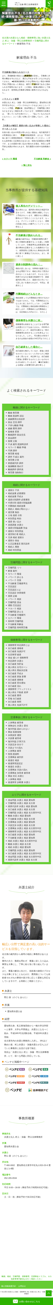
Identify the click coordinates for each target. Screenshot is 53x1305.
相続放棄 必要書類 (16, 493)
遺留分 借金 (13, 540)
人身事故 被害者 (15, 722)
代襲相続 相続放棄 (16, 506)
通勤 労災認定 (14, 605)
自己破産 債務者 (15, 680)
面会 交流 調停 (15, 422)
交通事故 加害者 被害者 (19, 773)
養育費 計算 (13, 460)
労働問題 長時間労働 (17, 627)
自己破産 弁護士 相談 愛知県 (21, 834)
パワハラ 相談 (14, 599)
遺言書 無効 (13, 512)
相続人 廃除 (13, 547)
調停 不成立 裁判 (16, 457)
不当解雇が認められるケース (15, 72)
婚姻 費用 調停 (15, 428)
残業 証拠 (12, 596)
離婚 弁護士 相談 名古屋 (19, 844)
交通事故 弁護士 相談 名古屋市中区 (24, 828)
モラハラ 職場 (14, 574)
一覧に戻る (26, 165)
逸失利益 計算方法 (16, 741)
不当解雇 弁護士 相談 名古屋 (21, 819)
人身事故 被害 (14, 751)
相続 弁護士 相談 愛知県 (19, 847)
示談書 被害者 (14, 738)
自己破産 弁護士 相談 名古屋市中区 (24, 853)
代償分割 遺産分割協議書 (20, 503)
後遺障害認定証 (15, 763)
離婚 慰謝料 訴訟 (16, 416)
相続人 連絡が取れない (19, 509)
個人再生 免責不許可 (17, 705)
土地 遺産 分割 (15, 515)
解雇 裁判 (12, 571)
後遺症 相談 (13, 760)
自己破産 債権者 (15, 648)
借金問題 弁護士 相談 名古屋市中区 (24, 857)
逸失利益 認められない (19, 729)
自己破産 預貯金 (15, 664)
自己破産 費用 (14, 695)
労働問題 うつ (14, 568)
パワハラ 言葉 (14, 580)
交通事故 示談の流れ (17, 770)
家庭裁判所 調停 (15, 463)
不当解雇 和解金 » (42, 159)
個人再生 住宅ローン (17, 667)
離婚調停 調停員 (15, 469)
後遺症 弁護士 (14, 767)
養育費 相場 (13, 454)
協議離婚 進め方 (15, 466)
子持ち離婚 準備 (15, 425)
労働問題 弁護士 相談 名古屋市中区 (24, 813)
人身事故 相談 (14, 779)
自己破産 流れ (14, 686)
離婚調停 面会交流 (16, 435)
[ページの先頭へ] (49, 1293)
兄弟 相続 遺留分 (16, 537)
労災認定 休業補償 (16, 593)
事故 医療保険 (14, 732)
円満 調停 (12, 450)
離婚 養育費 (13, 413)
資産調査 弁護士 (15, 525)
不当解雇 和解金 (15, 624)
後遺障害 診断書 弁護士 (19, 782)
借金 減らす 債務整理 (18, 658)
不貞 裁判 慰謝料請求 (18, 444)
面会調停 (12, 438)
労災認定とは (14, 590)
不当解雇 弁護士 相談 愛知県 (21, 838)
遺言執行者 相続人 (16, 534)
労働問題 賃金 (14, 602)
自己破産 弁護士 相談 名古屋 (21, 809)
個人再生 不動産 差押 (18, 692)
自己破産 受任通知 (16, 683)
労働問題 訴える (15, 612)
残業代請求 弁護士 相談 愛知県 (22, 806)
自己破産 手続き (15, 673)
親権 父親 (12, 441)
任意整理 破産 (14, 654)
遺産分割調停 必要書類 (19, 500)
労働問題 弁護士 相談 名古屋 (21, 803)
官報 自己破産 (14, 699)
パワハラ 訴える (15, 577)
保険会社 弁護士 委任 (18, 726)
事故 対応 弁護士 (16, 776)
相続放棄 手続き (15, 496)
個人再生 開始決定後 (17, 670)
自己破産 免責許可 (16, 651)
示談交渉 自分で (15, 744)
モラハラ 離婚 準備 (17, 447)
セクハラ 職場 (14, 618)
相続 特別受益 (14, 550)
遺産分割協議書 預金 (17, 528)
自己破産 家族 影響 (17, 676)
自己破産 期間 (14, 702)
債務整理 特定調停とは (19, 645)
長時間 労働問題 (15, 621)
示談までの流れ (15, 748)
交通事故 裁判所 (15, 757)
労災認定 (12, 586)
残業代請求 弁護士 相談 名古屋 (22, 860)
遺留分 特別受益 (15, 531)
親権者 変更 (13, 432)
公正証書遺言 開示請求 (19, 544)
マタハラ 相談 (14, 608)
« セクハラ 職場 (9, 159)
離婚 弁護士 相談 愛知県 (19, 816)
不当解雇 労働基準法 (17, 583)
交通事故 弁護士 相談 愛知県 (21, 822)
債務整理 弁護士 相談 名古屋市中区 (24, 831)
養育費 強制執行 (15, 472)
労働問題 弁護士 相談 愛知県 (21, 850)
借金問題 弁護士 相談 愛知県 (21, 800)
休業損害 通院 (14, 735)
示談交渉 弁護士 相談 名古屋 (21, 825)
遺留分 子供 (13, 490)
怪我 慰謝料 (13, 754)
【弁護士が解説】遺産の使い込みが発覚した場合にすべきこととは (26, 127)
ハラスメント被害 (10, 99)
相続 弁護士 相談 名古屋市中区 (22, 841)
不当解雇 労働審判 (16, 615)
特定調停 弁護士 (15, 661)
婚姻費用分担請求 (16, 419)
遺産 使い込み (14, 521)
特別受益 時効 (14, 518)
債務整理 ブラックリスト (20, 689)
